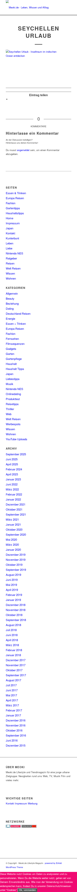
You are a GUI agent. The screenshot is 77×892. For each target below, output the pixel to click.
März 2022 (12, 489)
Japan (9, 228)
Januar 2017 (13, 715)
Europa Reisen (15, 198)
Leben (9, 243)
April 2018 (12, 640)
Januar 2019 (13, 600)
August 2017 (13, 680)
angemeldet (23, 150)
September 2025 (16, 454)
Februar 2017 (14, 710)
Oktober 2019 (14, 565)
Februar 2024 (14, 469)
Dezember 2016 (15, 720)
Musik (9, 384)
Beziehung (12, 303)
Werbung (32, 803)
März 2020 (12, 544)
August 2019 (13, 575)
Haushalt (11, 364)
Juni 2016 (12, 740)
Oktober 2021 (14, 509)
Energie (10, 318)
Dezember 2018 (15, 605)
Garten (10, 354)
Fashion (10, 203)
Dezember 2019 (15, 554)
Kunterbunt (12, 238)
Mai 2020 (11, 539)
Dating (10, 308)
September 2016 (16, 735)
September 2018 (16, 620)
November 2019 (15, 559)
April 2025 (12, 464)
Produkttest (13, 399)
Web (8, 414)
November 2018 (15, 610)
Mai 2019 (11, 585)
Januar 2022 (13, 499)
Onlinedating (13, 394)
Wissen (10, 273)
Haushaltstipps (15, 213)
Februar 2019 (14, 595)
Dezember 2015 (15, 745)
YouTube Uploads (16, 439)
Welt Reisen (13, 268)
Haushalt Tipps (15, 369)
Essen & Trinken (16, 193)
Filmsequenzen (15, 344)
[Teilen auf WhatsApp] (10, 99)
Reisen (10, 263)
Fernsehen (12, 339)
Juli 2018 (11, 630)
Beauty (10, 298)
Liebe (9, 248)
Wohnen (11, 278)
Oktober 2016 (14, 730)
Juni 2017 (12, 690)
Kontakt (10, 233)
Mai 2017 (11, 695)
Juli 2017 (11, 685)
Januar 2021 (13, 524)
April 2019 (12, 590)
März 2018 (12, 645)
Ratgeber (11, 258)
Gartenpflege (14, 359)
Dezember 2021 (15, 504)
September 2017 (16, 675)
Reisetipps (12, 404)
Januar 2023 (13, 479)
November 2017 (15, 665)
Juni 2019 (12, 580)
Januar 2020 (13, 549)
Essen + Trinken (16, 323)
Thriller (10, 409)
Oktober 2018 (14, 615)
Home (9, 218)
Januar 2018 (13, 655)
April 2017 (12, 700)
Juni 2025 (12, 459)
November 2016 (15, 725)
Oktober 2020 (14, 529)
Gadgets (11, 349)
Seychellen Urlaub (38, 31)
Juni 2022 (12, 484)
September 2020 (16, 534)
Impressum (13, 223)
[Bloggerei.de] (13, 826)
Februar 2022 (14, 494)
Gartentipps (13, 208)
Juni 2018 (12, 635)
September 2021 (16, 514)
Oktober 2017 (14, 670)
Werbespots (13, 424)
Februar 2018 (14, 650)
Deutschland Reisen (18, 313)
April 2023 (12, 474)
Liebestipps (13, 379)
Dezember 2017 (15, 660)
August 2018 (13, 625)
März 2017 (12, 705)
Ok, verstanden (27, 890)
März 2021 (12, 519)
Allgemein (12, 293)
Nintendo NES (14, 253)
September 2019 (16, 570)
